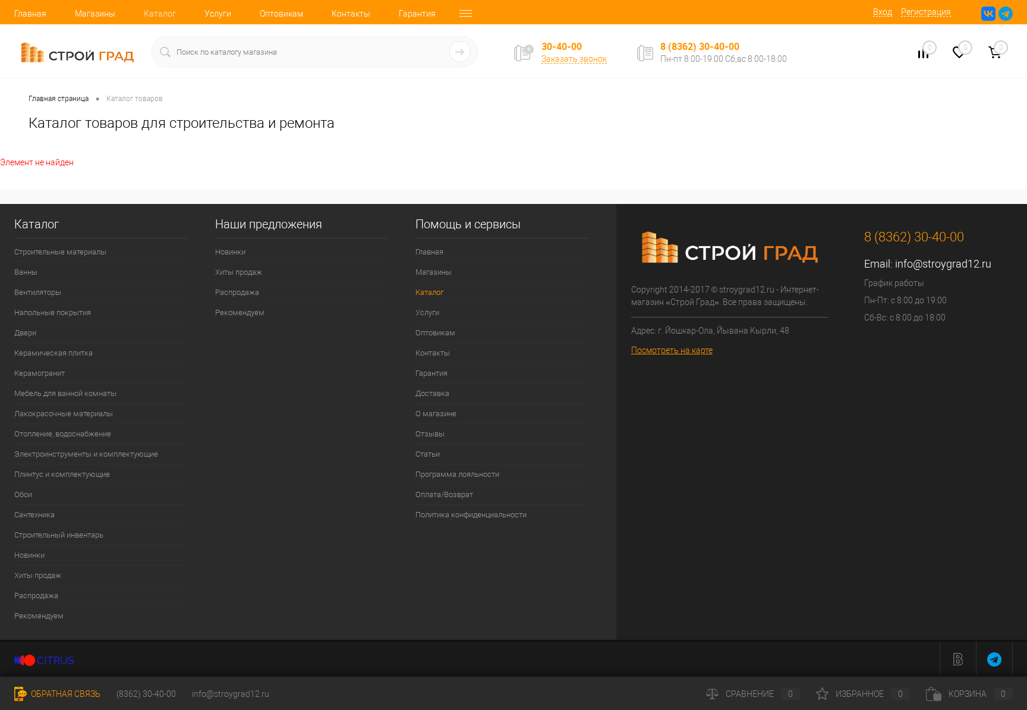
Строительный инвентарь (58, 534)
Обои (23, 494)
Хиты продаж (37, 575)
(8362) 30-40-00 (146, 694)
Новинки (29, 555)
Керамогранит (39, 373)
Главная (30, 13)
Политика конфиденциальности (471, 514)
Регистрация (926, 12)
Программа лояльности (457, 474)
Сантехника (34, 514)
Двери (25, 332)
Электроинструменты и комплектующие (86, 454)
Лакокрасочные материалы (63, 413)
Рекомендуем (39, 615)
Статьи (427, 454)
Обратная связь (64, 694)
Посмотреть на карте (672, 350)
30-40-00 (561, 46)
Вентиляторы (37, 292)
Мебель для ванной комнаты (65, 393)
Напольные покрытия (52, 312)
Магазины (95, 13)
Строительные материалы (60, 251)
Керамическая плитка (53, 352)
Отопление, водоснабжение (62, 433)
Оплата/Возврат (444, 494)
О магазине (435, 413)
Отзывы (430, 433)
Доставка (432, 393)
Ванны (25, 272)
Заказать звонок (574, 59)
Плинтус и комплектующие (62, 474)
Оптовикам (281, 13)
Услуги (217, 13)
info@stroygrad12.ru (943, 263)
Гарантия (417, 13)
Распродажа (36, 595)
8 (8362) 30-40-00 (699, 46)
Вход (882, 12)
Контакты (351, 13)
